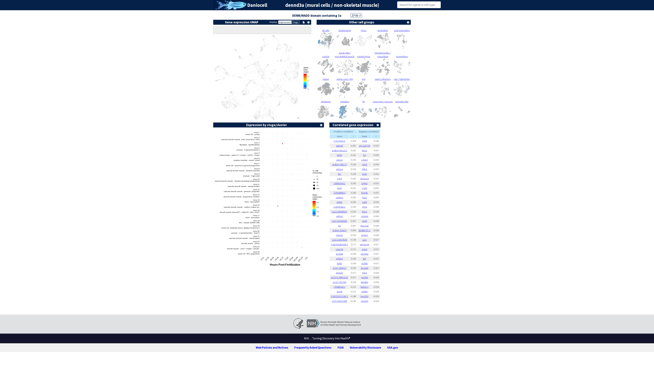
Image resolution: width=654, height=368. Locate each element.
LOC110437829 (339, 239)
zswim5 (364, 301)
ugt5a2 (339, 216)
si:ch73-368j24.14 (339, 277)
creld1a (339, 197)
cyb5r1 (364, 159)
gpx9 (339, 188)
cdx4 (339, 178)
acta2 (364, 249)
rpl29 (364, 221)
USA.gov (392, 347)
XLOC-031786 (339, 282)
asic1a (339, 159)
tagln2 (365, 183)
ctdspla (364, 216)
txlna (364, 272)
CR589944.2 (339, 183)
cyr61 (364, 188)
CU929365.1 (339, 206)
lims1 (364, 150)
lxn (364, 155)
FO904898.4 (339, 192)
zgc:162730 (364, 145)
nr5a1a (339, 169)
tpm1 (364, 211)
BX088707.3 (364, 230)
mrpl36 (364, 277)
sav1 (364, 239)
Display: (273, 22)
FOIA (341, 347)
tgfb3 (364, 169)
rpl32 (364, 206)
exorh (339, 291)
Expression (285, 22)
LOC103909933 (339, 211)
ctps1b (339, 235)
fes (339, 173)
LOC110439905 (339, 221)
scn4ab (339, 253)
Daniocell (257, 5)
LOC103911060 (339, 301)
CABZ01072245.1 (339, 296)
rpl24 (364, 164)
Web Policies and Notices (272, 347)
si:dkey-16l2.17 (339, 164)
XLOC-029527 (339, 268)
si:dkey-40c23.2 (339, 150)
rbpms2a (364, 178)
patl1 (364, 202)
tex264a (364, 253)
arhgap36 (364, 244)
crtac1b (339, 249)
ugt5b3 (339, 258)
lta (339, 225)
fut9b (339, 263)
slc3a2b (364, 268)
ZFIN (355, 15)
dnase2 (339, 272)
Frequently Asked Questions (312, 347)
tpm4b (364, 192)
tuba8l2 (364, 282)
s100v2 (364, 235)
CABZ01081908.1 (339, 244)
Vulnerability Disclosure (365, 347)
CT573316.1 (339, 140)
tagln (364, 173)
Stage (295, 22)
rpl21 (364, 197)
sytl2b (339, 202)
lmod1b (364, 296)
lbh (364, 258)
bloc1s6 (365, 225)
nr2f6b (364, 263)
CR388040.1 (339, 286)
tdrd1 (339, 155)
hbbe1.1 (365, 286)
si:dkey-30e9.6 (339, 230)
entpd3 (339, 145)
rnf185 (364, 291)
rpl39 (364, 140)
